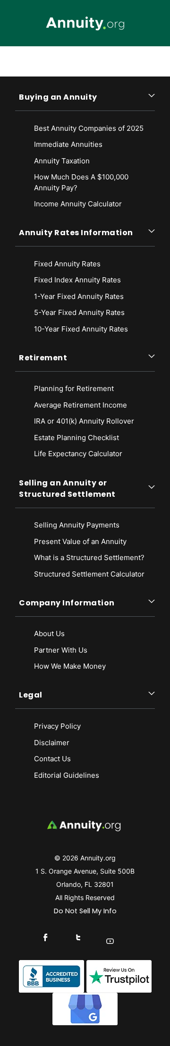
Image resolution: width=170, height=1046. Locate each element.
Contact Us (52, 758)
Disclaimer (51, 742)
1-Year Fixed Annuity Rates (79, 296)
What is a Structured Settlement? (89, 557)
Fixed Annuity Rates (67, 263)
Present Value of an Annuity (80, 541)
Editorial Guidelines (66, 775)
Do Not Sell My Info (85, 911)
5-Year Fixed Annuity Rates (79, 312)
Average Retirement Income (80, 404)
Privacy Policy (57, 726)
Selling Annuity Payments (76, 524)
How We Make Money (70, 666)
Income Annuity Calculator (78, 203)
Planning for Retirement (74, 388)
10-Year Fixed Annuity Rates (81, 328)
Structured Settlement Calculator (89, 574)
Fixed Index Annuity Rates (77, 279)
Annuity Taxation (62, 160)
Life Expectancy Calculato (76, 453)
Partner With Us (60, 650)
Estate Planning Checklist (76, 437)
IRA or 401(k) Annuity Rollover (84, 421)
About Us (49, 633)
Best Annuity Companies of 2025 (89, 128)
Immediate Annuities (68, 144)
